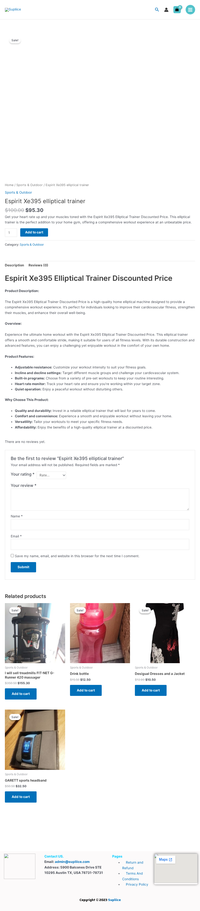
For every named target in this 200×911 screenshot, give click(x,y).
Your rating (23, 474)
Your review (24, 485)
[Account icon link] (166, 10)
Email (16, 536)
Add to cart (34, 232)
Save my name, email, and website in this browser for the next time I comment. (77, 556)
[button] (157, 10)
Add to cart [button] (21, 694)
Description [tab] (14, 265)
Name (17, 516)
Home (9, 185)
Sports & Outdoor (29, 185)
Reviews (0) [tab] (38, 265)
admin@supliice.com (72, 862)
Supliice (114, 899)
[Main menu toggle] (190, 9)
